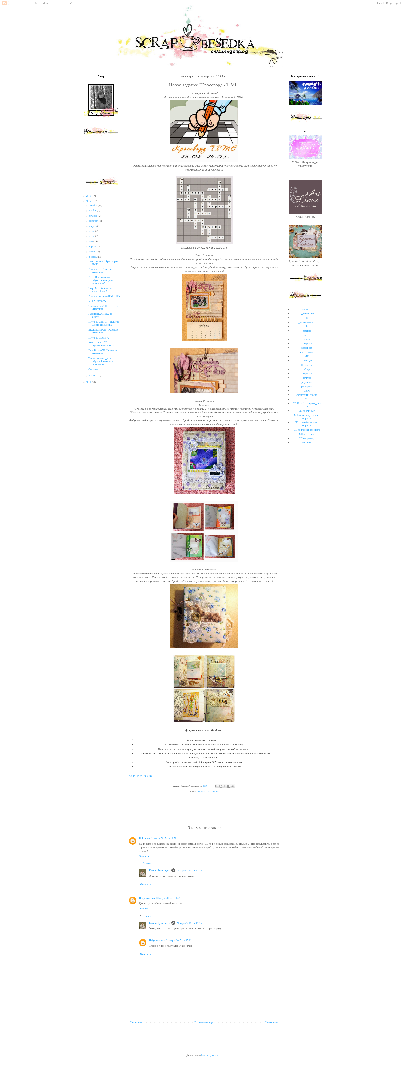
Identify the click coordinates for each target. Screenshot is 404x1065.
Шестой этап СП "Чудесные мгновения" (103, 331)
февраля (93, 256)
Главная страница (203, 1022)
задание (216, 791)
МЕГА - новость (97, 300)
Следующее (136, 1022)
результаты (306, 382)
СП (306, 399)
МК (307, 356)
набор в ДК (307, 360)
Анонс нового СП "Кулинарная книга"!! (101, 344)
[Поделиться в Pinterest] (233, 786)
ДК (306, 326)
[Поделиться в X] (225, 786)
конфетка (307, 343)
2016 (89, 195)
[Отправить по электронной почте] (217, 786)
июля (92, 231)
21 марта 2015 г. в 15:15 (178, 940)
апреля (93, 246)
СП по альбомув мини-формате (307, 424)
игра (306, 334)
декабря (93, 205)
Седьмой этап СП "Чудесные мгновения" (103, 307)
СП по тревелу (307, 438)
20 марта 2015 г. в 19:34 (168, 898)
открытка (307, 373)
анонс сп (306, 309)
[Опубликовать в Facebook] (229, 786)
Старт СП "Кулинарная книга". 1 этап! (100, 289)
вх (307, 317)
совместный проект (306, 394)
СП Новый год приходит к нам (307, 405)
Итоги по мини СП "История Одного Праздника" (103, 323)
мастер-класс (307, 351)
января (93, 375)
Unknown (144, 838)
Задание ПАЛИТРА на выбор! (100, 315)
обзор (307, 369)
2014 (89, 382)
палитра (307, 377)
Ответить (144, 856)
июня (92, 236)
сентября (94, 220)
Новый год (306, 364)
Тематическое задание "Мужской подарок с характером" (100, 361)
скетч (307, 390)
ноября (93, 210)
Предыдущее (271, 1022)
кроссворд (306, 347)
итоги (307, 339)
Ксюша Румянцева (159, 870)
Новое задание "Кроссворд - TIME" (103, 262)
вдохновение (204, 791)
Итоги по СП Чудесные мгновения (100, 270)
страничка (307, 442)
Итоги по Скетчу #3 (98, 337)
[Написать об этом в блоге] (221, 786)
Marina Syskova (209, 1055)
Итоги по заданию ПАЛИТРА (104, 296)
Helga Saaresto (147, 898)
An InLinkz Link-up (140, 776)
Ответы (147, 863)
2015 (89, 200)
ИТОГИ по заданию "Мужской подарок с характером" (100, 280)
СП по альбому (307, 410)
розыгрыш (306, 386)
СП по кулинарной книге (307, 429)
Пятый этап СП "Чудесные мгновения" (102, 352)
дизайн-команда (306, 322)
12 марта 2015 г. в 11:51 (163, 838)
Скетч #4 (93, 369)
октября (93, 215)
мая (91, 241)
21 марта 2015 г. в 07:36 (189, 923)
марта (92, 251)
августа (93, 226)
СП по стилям (306, 433)
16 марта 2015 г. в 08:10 (189, 870)
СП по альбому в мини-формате (306, 416)
